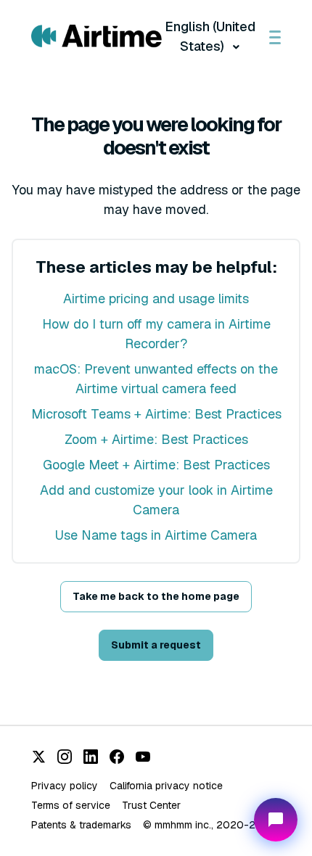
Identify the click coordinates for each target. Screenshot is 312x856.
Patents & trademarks (81, 824)
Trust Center (151, 805)
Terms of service (70, 805)
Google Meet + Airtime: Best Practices (156, 464)
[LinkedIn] (90, 756)
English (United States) (210, 36)
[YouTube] (143, 756)
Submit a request (156, 644)
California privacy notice (166, 785)
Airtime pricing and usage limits (156, 298)
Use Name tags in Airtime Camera (156, 535)
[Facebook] (117, 756)
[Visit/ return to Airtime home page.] (96, 36)
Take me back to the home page (156, 596)
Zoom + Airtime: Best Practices (156, 439)
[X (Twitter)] (38, 756)
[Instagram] (64, 756)
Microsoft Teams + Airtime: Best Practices (156, 414)
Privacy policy (64, 785)
